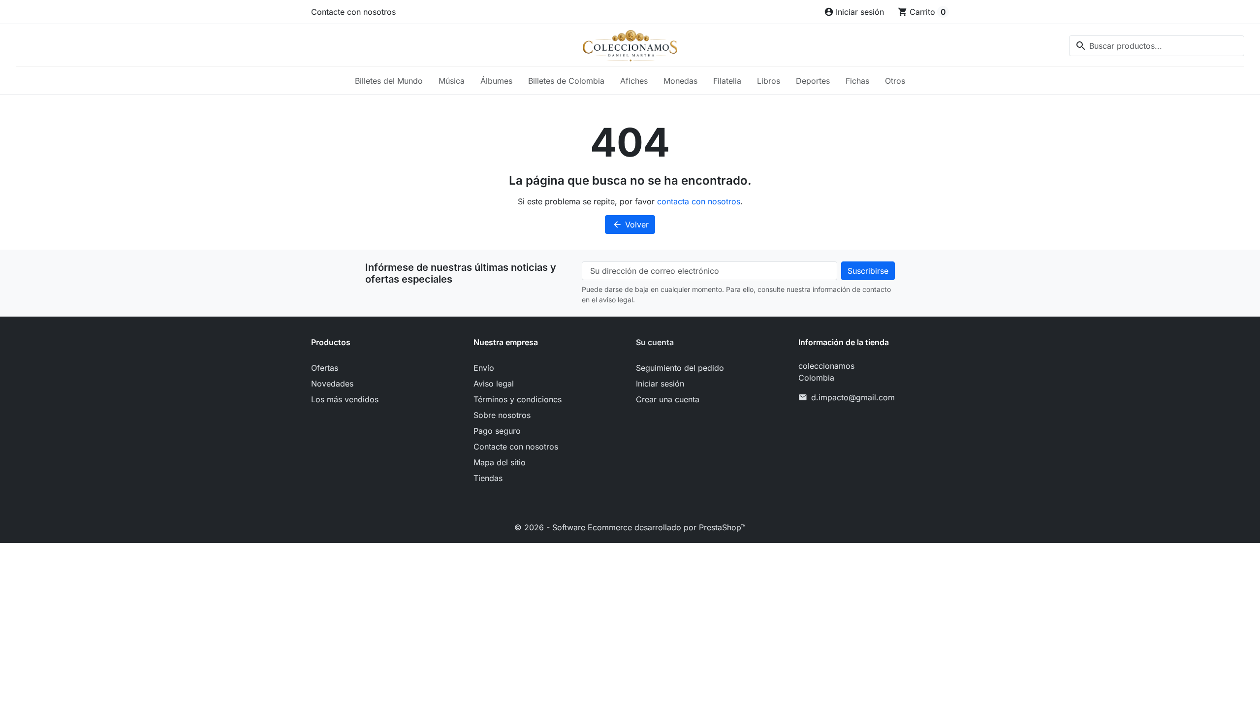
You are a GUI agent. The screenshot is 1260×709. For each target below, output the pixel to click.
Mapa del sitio (499, 462)
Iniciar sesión (660, 383)
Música (452, 81)
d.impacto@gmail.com (853, 397)
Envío (483, 368)
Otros (895, 81)
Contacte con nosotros (353, 12)
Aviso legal (493, 383)
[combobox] (1156, 45)
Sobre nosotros (502, 415)
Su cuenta (655, 342)
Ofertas (324, 368)
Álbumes (496, 81)
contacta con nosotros (698, 201)
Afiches (634, 81)
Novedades (332, 383)
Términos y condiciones (517, 399)
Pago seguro (497, 431)
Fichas (857, 81)
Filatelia (727, 81)
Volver (630, 224)
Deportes (813, 81)
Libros (768, 81)
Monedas (680, 81)
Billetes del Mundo (389, 81)
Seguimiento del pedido (680, 368)
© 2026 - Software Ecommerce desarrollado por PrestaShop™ (630, 527)
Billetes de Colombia (566, 81)
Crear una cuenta (667, 399)
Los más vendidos (344, 399)
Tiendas (488, 478)
